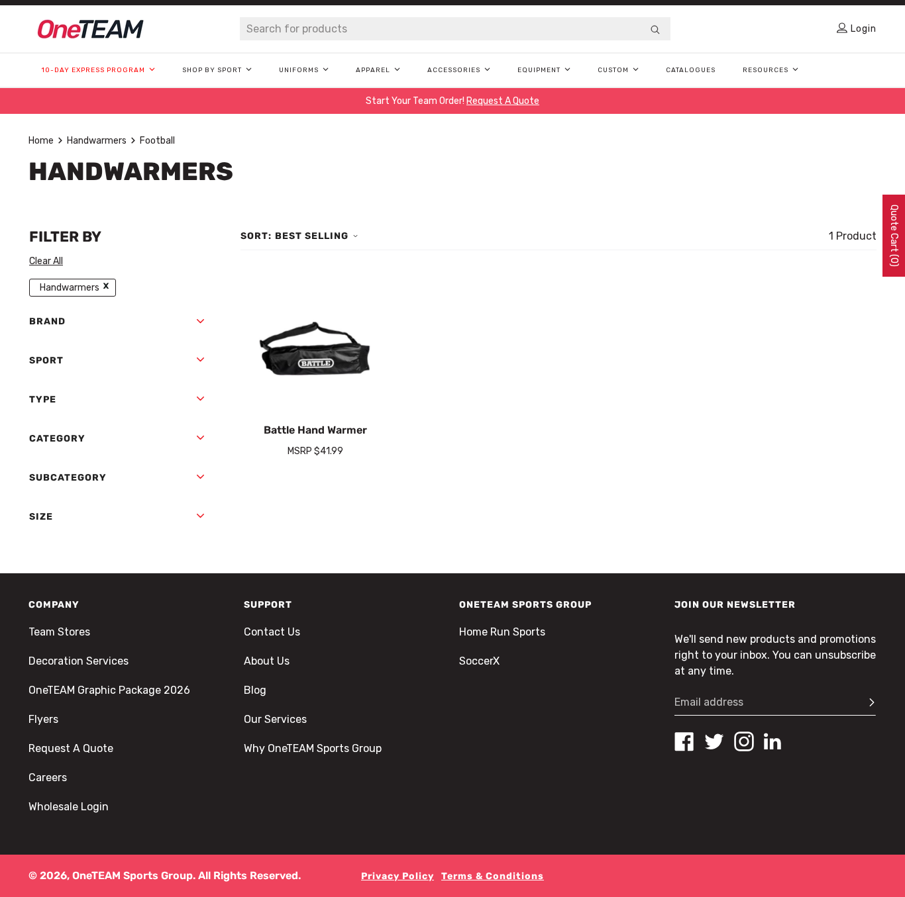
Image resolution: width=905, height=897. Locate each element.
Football (157, 140)
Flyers (43, 719)
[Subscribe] (866, 702)
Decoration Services (78, 661)
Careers (47, 777)
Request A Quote (70, 748)
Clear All (46, 261)
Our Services (275, 719)
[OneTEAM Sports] (90, 29)
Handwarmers (97, 140)
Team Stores (59, 632)
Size (41, 516)
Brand (47, 321)
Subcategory (68, 477)
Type (42, 399)
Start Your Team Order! (452, 101)
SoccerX (479, 661)
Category (57, 438)
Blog (255, 690)
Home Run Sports (502, 632)
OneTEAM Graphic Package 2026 (109, 690)
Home (41, 140)
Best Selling (311, 236)
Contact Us (272, 632)
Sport (46, 360)
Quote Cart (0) (894, 236)
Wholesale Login (68, 806)
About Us (267, 661)
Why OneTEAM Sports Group (313, 748)
